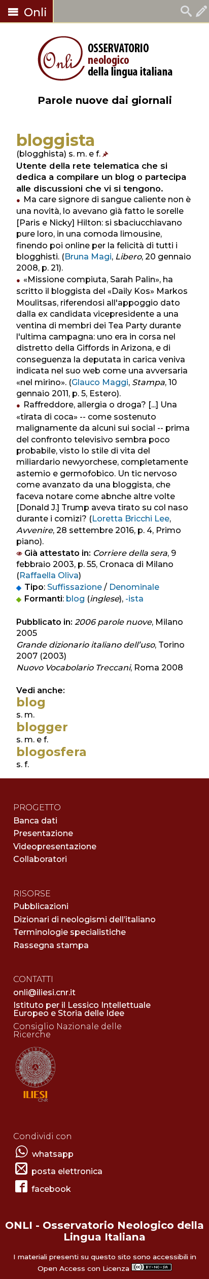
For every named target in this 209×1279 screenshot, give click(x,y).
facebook (51, 1189)
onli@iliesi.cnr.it (44, 992)
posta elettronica (66, 1171)
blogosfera (51, 751)
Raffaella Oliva (49, 575)
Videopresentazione (54, 846)
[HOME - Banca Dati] (186, 12)
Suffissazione (74, 587)
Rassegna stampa (51, 945)
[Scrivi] (201, 12)
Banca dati (35, 820)
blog (75, 599)
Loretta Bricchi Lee (130, 518)
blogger (42, 727)
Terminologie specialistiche (69, 932)
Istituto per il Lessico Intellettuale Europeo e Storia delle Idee (82, 1009)
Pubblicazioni (40, 906)
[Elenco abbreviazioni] (106, 154)
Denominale (134, 587)
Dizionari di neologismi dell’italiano (84, 919)
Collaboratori (40, 859)
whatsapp (53, 1154)
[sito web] (35, 1102)
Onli (34, 12)
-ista (134, 599)
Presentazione (43, 833)
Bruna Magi (88, 256)
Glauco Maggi (100, 382)
